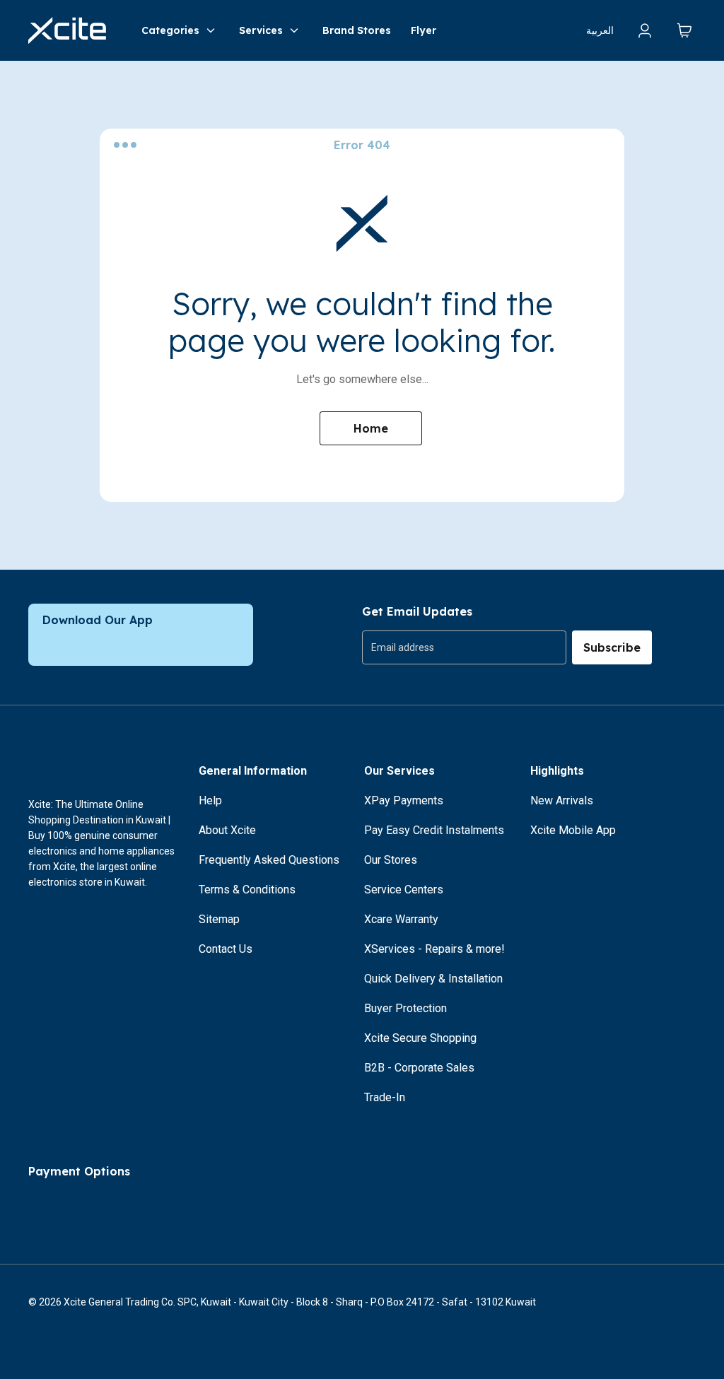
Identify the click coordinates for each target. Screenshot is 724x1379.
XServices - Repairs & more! (434, 949)
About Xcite (227, 830)
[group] (464, 647)
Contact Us (225, 949)
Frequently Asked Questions (269, 860)
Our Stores (390, 860)
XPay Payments (403, 800)
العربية (600, 30)
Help (210, 800)
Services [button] (261, 30)
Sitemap (219, 919)
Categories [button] (170, 30)
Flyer (423, 30)
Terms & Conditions (247, 889)
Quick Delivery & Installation (433, 978)
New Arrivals (561, 800)
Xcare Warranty (401, 919)
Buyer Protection (405, 1008)
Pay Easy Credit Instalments (434, 830)
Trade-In (384, 1097)
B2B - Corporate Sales (419, 1067)
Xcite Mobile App (573, 830)
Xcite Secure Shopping (420, 1038)
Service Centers (403, 889)
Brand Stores (356, 30)
